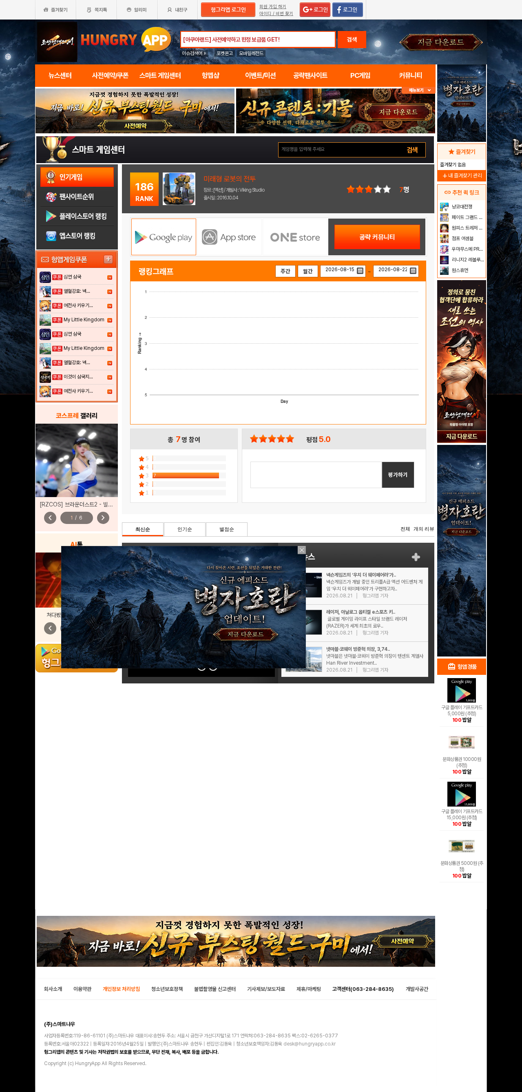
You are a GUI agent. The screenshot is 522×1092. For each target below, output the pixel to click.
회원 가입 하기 (272, 6)
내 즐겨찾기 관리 (461, 175)
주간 (285, 271)
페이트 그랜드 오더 (468, 217)
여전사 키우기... (78, 305)
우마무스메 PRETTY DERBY (468, 249)
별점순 (226, 529)
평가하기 (398, 474)
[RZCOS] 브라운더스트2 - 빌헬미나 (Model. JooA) (100, 504)
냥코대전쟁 (461, 207)
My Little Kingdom (84, 320)
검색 (352, 39)
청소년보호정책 (167, 989)
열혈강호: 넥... (77, 291)
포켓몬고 (225, 53)
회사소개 (53, 989)
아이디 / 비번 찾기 (276, 13)
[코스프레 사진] (76, 460)
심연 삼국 (72, 277)
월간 (308, 271)
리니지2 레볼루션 (467, 260)
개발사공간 (417, 989)
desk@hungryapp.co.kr (309, 1044)
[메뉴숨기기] (419, 90)
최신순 (142, 529)
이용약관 (82, 989)
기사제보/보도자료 (266, 989)
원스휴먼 (459, 270)
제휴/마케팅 (308, 989)
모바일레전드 (251, 53)
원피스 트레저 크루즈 (468, 228)
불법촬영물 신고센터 (215, 989)
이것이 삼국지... (78, 377)
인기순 (184, 529)
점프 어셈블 (462, 238)
